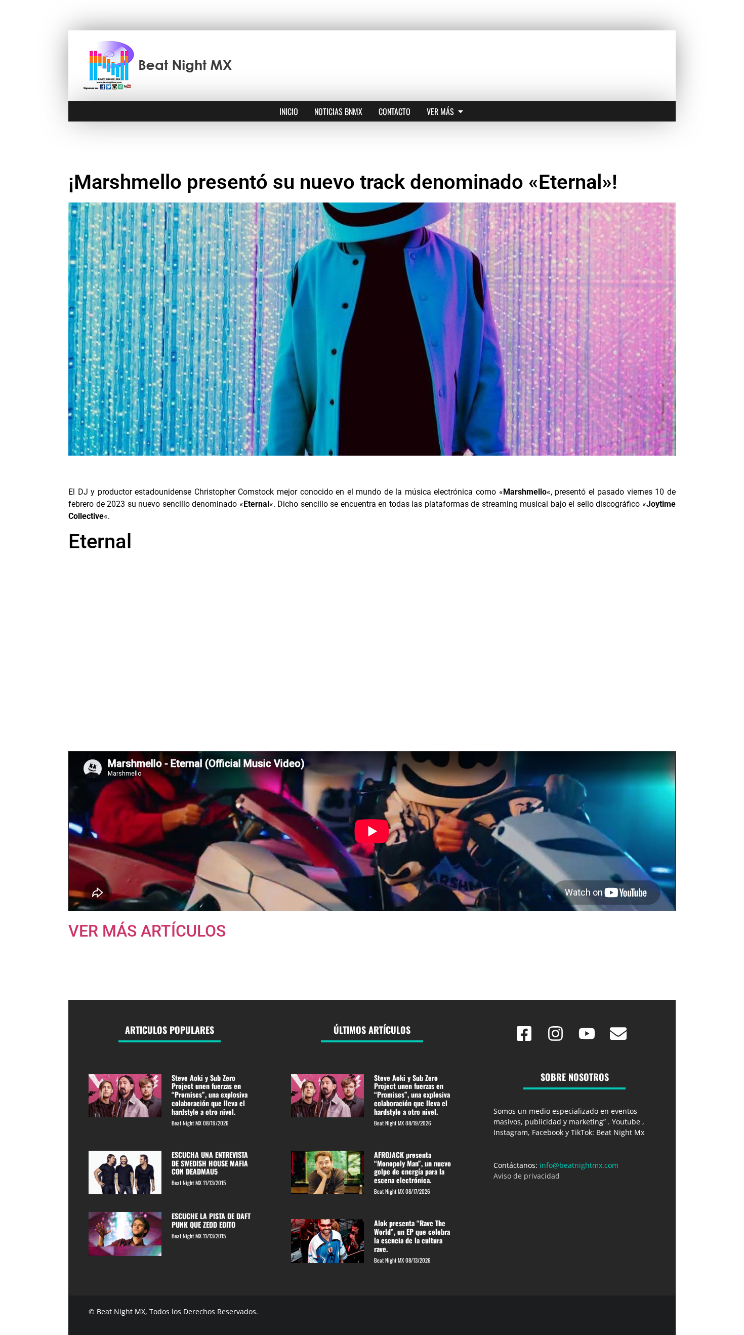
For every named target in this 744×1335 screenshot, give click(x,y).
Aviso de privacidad (526, 1176)
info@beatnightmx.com (579, 1165)
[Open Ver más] (461, 111)
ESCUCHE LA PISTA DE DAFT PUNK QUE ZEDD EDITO (211, 1220)
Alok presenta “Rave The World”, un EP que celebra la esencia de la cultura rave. (412, 1235)
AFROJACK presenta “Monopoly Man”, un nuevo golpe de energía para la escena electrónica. (412, 1167)
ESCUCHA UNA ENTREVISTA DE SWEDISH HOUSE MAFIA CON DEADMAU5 (210, 1163)
